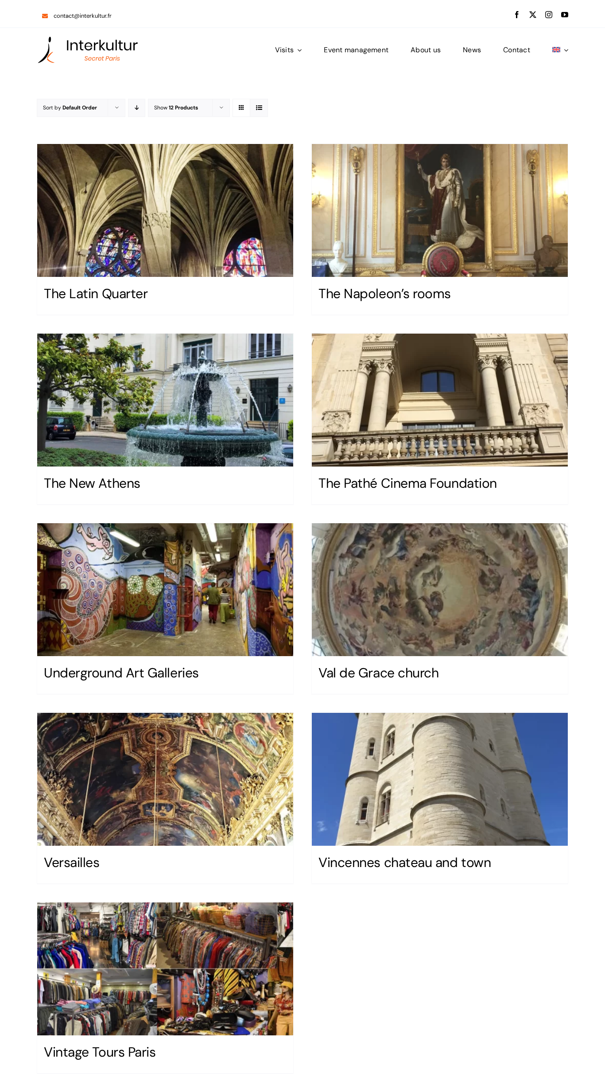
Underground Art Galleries (121, 672)
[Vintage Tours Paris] (165, 968)
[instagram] (548, 14)
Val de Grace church (378, 672)
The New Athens (92, 483)
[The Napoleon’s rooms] (440, 210)
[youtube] (564, 14)
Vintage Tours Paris (99, 1052)
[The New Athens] (165, 400)
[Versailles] (165, 779)
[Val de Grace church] (440, 589)
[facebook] (516, 14)
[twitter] (532, 14)
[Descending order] (136, 108)
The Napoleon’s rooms (384, 293)
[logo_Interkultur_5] (88, 39)
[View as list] (259, 108)
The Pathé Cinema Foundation (407, 483)
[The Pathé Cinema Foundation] (440, 400)
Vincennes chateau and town (404, 862)
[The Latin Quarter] (165, 210)
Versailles (72, 862)
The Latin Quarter (95, 293)
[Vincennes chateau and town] (440, 779)
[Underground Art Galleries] (165, 589)
